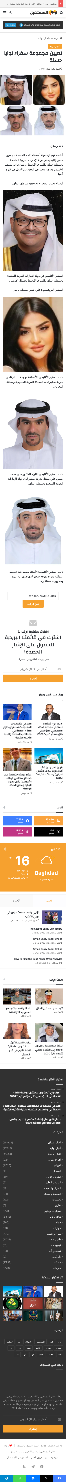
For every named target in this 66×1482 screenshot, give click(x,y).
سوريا (48, 1348)
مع (33, 1354)
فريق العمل (36, 1457)
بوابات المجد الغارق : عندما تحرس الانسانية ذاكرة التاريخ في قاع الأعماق (19, 1048)
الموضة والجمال (52, 1193)
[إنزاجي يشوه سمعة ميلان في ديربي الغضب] (52, 917)
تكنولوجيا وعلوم (52, 1210)
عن (11, 1348)
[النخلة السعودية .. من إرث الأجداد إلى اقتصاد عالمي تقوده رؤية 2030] (49, 1032)
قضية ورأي (55, 1250)
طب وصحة (55, 1239)
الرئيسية (55, 38)
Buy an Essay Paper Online (47, 939)
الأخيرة (17, 900)
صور (29, 1348)
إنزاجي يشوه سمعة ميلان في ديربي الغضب (23, 914)
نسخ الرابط (33, 603)
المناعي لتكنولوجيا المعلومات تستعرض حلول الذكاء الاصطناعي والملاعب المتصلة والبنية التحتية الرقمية (17, 730)
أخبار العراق (54, 1142)
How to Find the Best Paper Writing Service (38, 959)
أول (59, 1341)
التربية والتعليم (53, 1182)
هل (17, 1354)
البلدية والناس (53, 1176)
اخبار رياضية (54, 1153)
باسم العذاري (17, 1451)
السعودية (40, 1341)
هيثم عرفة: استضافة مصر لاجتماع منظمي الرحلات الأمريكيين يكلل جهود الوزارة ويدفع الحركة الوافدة (18, 781)
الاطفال (57, 1171)
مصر (41, 1354)
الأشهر (49, 900)
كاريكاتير (56, 1256)
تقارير (58, 1205)
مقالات (57, 1262)
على (19, 1348)
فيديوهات (56, 1245)
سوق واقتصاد (54, 1233)
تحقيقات (56, 1199)
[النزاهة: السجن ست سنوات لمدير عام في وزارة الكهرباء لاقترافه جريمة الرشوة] (53, 1316)
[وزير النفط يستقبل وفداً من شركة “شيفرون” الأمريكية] (12, 1316)
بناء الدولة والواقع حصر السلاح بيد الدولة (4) (18, 1010)
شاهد (38, 1348)
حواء (58, 1222)
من (25, 1354)
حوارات (57, 1228)
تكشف (9, 1341)
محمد (50, 1354)
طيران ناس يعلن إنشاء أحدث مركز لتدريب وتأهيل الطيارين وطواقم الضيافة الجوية (49, 772)
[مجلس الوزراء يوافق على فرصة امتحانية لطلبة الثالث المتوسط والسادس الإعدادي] (33, 1303)
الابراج (57, 1165)
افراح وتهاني (54, 1159)
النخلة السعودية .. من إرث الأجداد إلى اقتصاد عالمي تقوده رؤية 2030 (49, 1049)
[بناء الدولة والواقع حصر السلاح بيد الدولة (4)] (17, 996)
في (59, 1354)
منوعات (57, 1268)
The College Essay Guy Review (45, 928)
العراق (28, 1341)
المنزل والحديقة (52, 1188)
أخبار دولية (43, 38)
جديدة (58, 1348)
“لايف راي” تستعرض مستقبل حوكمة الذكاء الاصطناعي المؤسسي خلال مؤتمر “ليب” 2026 (50, 729)
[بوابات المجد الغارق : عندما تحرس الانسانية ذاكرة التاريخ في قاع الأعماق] (17, 1031)
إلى (51, 1341)
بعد (19, 1341)
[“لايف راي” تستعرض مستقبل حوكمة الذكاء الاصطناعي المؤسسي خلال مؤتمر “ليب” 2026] (48, 712)
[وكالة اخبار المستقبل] (42, 12)
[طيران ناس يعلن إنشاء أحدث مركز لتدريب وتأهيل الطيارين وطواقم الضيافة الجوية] (48, 756)
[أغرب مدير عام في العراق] (49, 996)
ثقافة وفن (55, 1216)
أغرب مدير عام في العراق (49, 1008)
